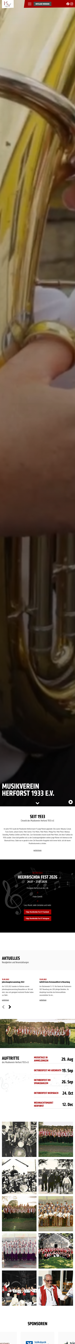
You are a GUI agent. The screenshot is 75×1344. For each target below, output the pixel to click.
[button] (9, 1007)
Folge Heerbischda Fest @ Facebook (37, 912)
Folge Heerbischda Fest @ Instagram (37, 918)
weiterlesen (5, 1000)
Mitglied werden (42, 4)
